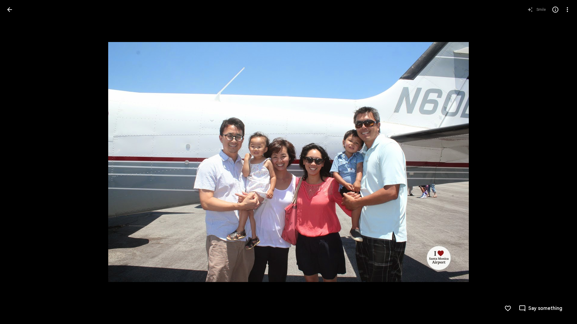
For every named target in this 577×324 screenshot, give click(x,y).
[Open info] (555, 10)
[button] (16, 162)
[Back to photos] (9, 9)
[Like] (507, 308)
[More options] (567, 10)
